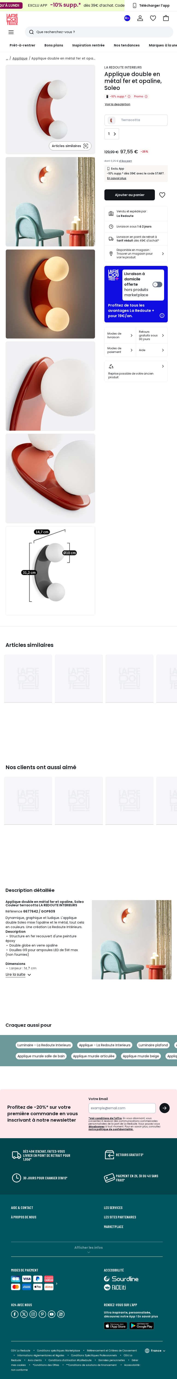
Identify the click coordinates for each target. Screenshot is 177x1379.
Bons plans (53, 45)
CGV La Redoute (20, 1350)
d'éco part (125, 161)
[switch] (143, 285)
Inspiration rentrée (88, 45)
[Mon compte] (140, 18)
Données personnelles (111, 1360)
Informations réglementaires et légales (40, 1355)
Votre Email (98, 1099)
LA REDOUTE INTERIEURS (123, 67)
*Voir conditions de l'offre (105, 1118)
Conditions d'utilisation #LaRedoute (70, 1360)
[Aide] (163, 350)
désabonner (96, 1126)
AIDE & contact (22, 1208)
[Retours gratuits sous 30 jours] (163, 335)
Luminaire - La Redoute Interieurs (44, 1045)
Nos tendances (127, 45)
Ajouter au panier (130, 195)
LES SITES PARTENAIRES (120, 1217)
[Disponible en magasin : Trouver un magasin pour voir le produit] (163, 253)
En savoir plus (116, 178)
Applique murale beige (141, 1056)
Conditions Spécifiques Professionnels (94, 1355)
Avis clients (35, 1360)
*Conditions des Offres (46, 1365)
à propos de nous (23, 1217)
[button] (165, 18)
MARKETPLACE (113, 1227)
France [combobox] (156, 1351)
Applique (19, 58)
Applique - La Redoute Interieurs (104, 1045)
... (7, 58)
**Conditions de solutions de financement (91, 1365)
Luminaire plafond (153, 1045)
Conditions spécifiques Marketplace (58, 1350)
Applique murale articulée (94, 1056)
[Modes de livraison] (131, 335)
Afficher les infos (88, 1247)
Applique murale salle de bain (41, 1056)
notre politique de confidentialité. (110, 1129)
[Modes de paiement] (131, 350)
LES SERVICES (113, 1208)
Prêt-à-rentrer (22, 45)
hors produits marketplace (136, 284)
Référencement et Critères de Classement (112, 1350)
